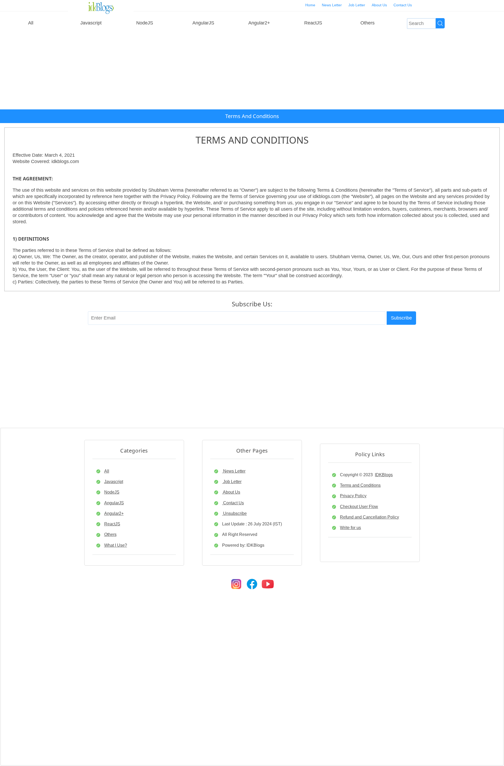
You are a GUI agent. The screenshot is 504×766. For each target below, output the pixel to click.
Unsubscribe (234, 513)
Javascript (91, 23)
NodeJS (144, 23)
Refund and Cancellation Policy (369, 517)
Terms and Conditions (360, 485)
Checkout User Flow (359, 506)
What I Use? (115, 545)
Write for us (350, 527)
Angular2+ (259, 23)
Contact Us (402, 5)
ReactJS (313, 23)
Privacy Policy (353, 495)
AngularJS (203, 23)
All (30, 23)
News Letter (332, 5)
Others (367, 23)
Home (310, 5)
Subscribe (401, 318)
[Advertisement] (252, 70)
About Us (379, 5)
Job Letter (356, 5)
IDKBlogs (384, 474)
